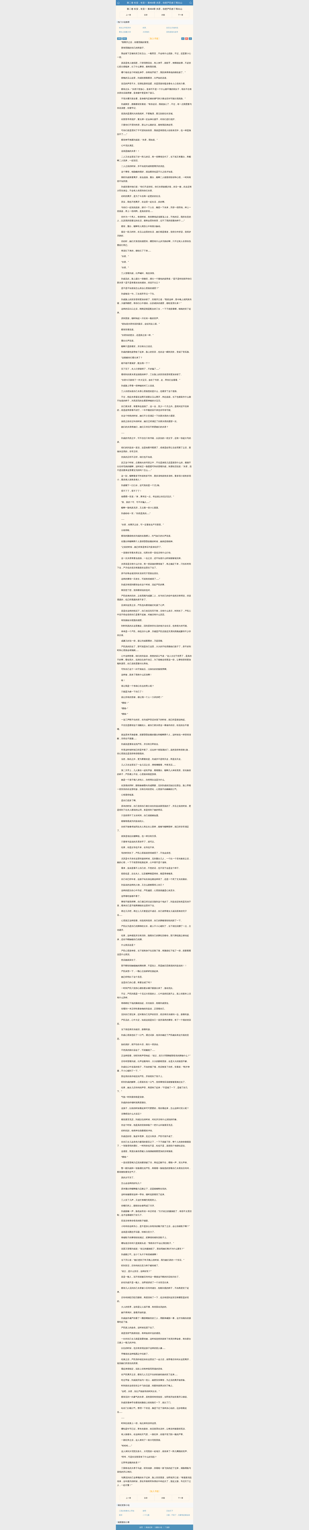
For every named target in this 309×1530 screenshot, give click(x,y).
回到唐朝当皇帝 (172, 32)
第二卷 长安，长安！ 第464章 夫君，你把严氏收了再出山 (154, 2)
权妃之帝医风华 (125, 27)
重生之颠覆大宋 (125, 32)
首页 (141, 1527)
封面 (163, 15)
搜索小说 (158, 1527)
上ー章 (128, 15)
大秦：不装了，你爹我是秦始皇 (178, 1515)
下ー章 (180, 15)
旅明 (144, 1511)
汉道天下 (169, 1511)
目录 (145, 15)
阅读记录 (149, 1527)
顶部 (168, 1527)
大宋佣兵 (146, 32)
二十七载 (146, 1515)
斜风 (144, 27)
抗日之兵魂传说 (172, 27)
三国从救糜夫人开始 (126, 1511)
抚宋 (120, 1515)
